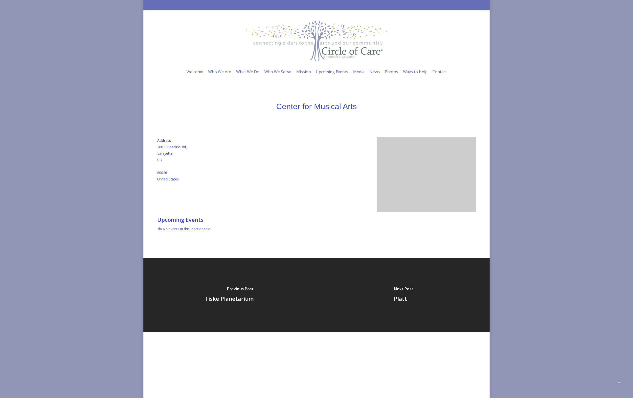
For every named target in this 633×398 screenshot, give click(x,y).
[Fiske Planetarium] (229, 295)
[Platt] (403, 295)
